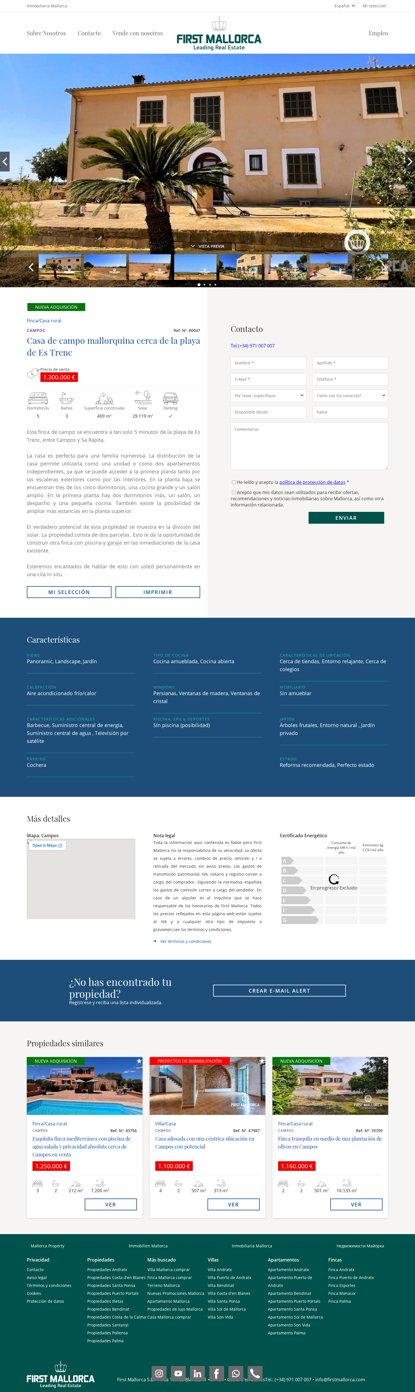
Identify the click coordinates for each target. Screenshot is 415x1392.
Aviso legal (37, 1277)
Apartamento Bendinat (289, 1293)
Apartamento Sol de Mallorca (295, 1317)
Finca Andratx (341, 1269)
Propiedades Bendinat (108, 1309)
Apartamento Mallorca (168, 1301)
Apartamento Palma (286, 1333)
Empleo (378, 33)
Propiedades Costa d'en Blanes (116, 1277)
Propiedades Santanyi (107, 1325)
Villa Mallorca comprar (168, 1269)
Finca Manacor (342, 1293)
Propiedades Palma (105, 1340)
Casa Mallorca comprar (169, 1317)
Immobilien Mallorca (148, 1246)
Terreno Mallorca (163, 1285)
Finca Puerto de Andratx (351, 1277)
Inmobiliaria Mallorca (252, 1246)
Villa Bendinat (221, 1285)
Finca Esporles (341, 1285)
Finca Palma (339, 1301)
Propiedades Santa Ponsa (111, 1285)
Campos (36, 330)
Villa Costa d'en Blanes (229, 1293)
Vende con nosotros (138, 33)
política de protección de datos (312, 482)
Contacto (89, 33)
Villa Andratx (220, 1269)
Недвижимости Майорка (360, 1246)
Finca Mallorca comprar (169, 1277)
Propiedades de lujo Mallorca (175, 1309)
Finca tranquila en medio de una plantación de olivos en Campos (330, 1142)
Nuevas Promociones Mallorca (175, 1293)
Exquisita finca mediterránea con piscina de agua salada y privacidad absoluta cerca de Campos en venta (81, 1146)
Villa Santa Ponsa (224, 1301)
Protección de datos (45, 1301)
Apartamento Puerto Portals (294, 1301)
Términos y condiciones (49, 1285)
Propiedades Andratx (107, 1269)
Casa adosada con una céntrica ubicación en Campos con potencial (204, 1142)
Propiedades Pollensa (107, 1333)
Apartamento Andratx (288, 1269)
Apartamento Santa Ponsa (292, 1309)
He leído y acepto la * (293, 482)
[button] (199, 285)
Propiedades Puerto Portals (113, 1293)
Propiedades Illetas (105, 1301)
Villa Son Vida (220, 1317)
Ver (110, 1204)
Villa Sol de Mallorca (227, 1309)
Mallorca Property (47, 1246)
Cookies (34, 1293)
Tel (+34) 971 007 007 (253, 346)
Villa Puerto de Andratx (229, 1277)
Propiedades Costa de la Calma (116, 1317)
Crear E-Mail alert (279, 990)
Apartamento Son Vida (289, 1325)
